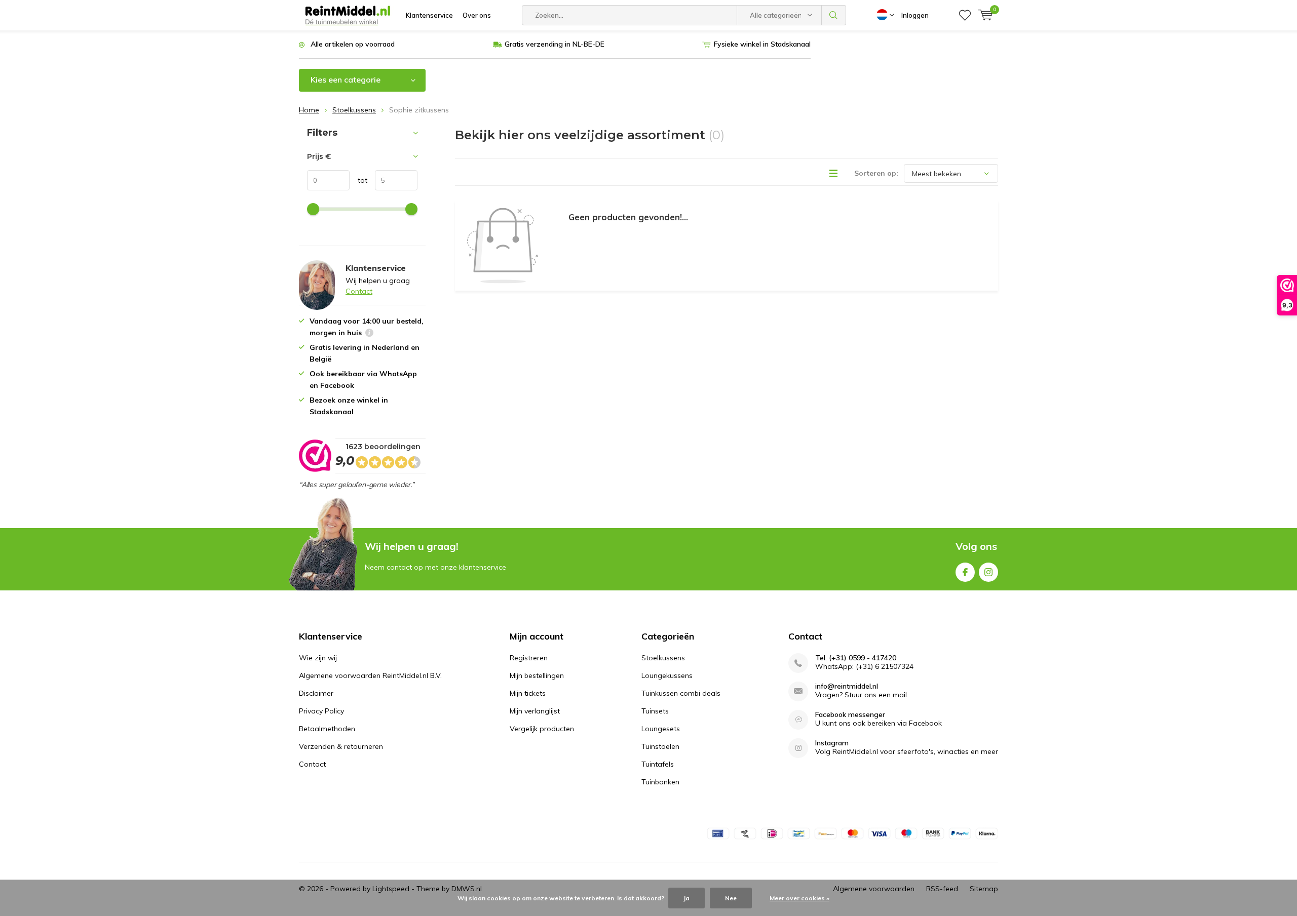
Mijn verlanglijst (535, 710)
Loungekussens (667, 675)
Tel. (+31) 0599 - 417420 (855, 658)
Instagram (988, 572)
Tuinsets (655, 710)
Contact (359, 291)
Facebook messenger (850, 714)
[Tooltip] (369, 334)
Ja (686, 898)
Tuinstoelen (660, 746)
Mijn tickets (528, 693)
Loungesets (660, 728)
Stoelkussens (354, 109)
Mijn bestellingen (537, 675)
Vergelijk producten (542, 728)
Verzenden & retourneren (341, 746)
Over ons (477, 15)
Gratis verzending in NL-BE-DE (554, 44)
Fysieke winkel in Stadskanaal (762, 44)
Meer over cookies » (799, 898)
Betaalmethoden (327, 728)
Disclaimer (316, 693)
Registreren (529, 657)
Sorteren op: (876, 173)
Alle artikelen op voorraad (353, 44)
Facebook (965, 572)
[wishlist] (965, 15)
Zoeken (834, 15)
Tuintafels (657, 764)
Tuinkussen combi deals (680, 693)
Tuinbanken (660, 781)
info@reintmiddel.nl (846, 686)
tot (358, 180)
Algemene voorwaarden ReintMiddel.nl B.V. (370, 675)
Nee (731, 898)
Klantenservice (429, 15)
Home (309, 109)
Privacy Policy (321, 710)
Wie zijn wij (318, 657)
